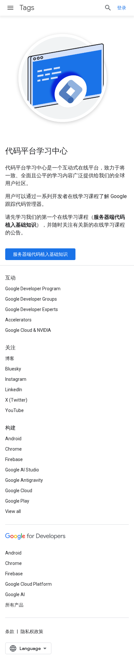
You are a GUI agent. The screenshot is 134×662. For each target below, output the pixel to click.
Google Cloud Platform (28, 584)
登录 (121, 7)
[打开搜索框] (108, 8)
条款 (9, 631)
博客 (9, 358)
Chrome (13, 449)
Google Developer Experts (31, 309)
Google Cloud (18, 490)
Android (13, 438)
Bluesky (13, 368)
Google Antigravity (24, 480)
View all (13, 511)
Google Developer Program (32, 288)
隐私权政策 (31, 631)
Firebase (14, 459)
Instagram (15, 379)
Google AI (15, 594)
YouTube (14, 410)
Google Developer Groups (31, 299)
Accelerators (18, 319)
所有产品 (14, 604)
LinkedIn (13, 389)
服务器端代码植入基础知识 (40, 254)
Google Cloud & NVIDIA (28, 330)
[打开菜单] (10, 8)
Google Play (17, 501)
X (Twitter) (16, 400)
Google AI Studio (22, 469)
